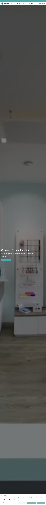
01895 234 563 (4, 0)
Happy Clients (19, 3)
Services (24, 3)
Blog (32, 3)
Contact (35, 3)
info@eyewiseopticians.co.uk (13, 0)
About (15, 3)
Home (12, 3)
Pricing (29, 3)
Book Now (42, 3)
